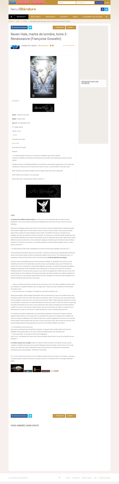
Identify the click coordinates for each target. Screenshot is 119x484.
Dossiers (63, 17)
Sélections (35, 17)
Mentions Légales (87, 478)
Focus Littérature (13, 478)
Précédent (60, 27)
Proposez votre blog (23, 2)
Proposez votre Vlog (38, 2)
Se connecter (99, 2)
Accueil (13, 2)
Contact (68, 478)
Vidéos (75, 17)
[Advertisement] (43, 448)
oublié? (107, 2)
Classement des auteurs (92, 17)
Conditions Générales (104, 478)
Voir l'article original (68, 45)
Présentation (76, 478)
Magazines (50, 17)
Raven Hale (15, 143)
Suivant (70, 27)
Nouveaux (21, 17)
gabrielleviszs (43, 46)
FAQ (95, 478)
